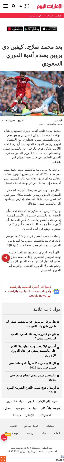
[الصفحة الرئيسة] (49, 5)
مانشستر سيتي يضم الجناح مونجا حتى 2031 (33, 377)
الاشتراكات (44, 415)
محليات (50, 426)
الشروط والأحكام (51, 408)
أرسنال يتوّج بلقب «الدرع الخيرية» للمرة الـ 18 (31, 390)
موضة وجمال (11, 433)
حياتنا (43, 433)
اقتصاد (13, 426)
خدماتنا (17, 415)
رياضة (30, 433)
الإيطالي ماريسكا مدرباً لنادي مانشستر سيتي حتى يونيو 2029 (33, 365)
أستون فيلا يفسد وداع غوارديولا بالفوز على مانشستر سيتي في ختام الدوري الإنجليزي (33, 351)
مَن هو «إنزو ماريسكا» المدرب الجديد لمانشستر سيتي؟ (33, 336)
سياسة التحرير (15, 401)
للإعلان (29, 415)
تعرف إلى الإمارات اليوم (43, 401)
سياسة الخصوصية (26, 408)
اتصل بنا (6, 408)
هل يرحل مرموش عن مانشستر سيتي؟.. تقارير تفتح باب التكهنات (31, 324)
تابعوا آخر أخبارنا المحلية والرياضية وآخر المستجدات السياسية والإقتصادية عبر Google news (28, 291)
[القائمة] (13, 6)
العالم (57, 433)
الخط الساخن (31, 426)
